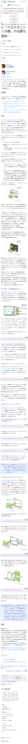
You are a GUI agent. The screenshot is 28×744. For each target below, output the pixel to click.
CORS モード (17, 388)
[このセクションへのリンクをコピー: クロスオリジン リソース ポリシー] (22, 404)
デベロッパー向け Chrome (7, 714)
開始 (14, 20)
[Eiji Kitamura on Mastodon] (11, 67)
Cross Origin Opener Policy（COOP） (10, 480)
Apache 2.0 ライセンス (9, 678)
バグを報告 (4, 706)
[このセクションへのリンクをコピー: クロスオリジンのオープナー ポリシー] (24, 477)
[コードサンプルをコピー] (27, 337)
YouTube (4, 727)
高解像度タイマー (17, 279)
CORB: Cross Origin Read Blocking (12, 112)
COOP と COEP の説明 (9, 659)
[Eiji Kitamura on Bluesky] (12, 67)
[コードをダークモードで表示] (25, 337)
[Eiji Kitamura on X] (7, 67)
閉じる (14, 16)
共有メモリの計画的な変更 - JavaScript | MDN (14, 662)
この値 (21, 458)
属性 (7, 370)
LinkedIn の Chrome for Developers (9, 729)
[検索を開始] (21, 1)
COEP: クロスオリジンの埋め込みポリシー (14, 101)
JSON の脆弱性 (11, 208)
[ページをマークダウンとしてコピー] (9, 35)
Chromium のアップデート (7, 716)
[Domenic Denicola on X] (7, 74)
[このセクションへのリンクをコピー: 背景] (5, 116)
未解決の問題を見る (6, 709)
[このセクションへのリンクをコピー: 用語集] (7, 92)
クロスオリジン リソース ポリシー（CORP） (11, 407)
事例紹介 (4, 718)
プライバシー (8, 737)
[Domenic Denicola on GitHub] (9, 74)
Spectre (8, 213)
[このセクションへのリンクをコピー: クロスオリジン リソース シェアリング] (25, 364)
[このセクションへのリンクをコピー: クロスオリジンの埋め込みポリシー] (23, 289)
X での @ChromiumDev (7, 725)
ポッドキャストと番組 (6, 720)
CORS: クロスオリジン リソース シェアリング (14, 109)
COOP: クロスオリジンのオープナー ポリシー (14, 103)
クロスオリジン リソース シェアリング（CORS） (15, 163)
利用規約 (3, 737)
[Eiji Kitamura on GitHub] (9, 67)
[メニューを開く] (2, 1)
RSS (3, 732)
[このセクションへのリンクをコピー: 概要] (5, 624)
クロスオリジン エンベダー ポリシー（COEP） (12, 292)
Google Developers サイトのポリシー (10, 680)
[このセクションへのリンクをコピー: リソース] (8, 655)
